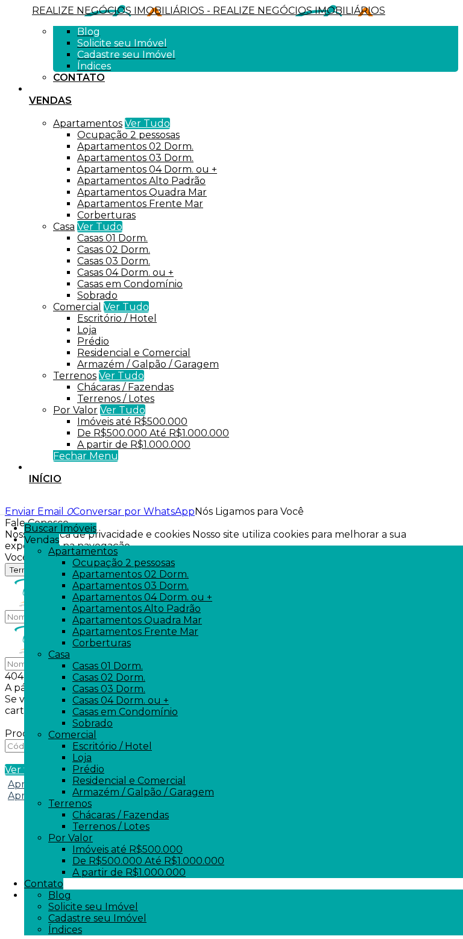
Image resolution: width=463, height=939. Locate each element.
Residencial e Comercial (134, 352)
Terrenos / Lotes (115, 398)
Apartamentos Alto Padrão (141, 180)
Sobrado (97, 295)
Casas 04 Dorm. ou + (125, 272)
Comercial (77, 307)
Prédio (93, 341)
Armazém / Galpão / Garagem (148, 364)
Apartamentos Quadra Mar (142, 192)
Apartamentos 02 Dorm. (135, 146)
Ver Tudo (147, 123)
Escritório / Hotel (117, 318)
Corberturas (106, 215)
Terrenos (74, 375)
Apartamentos (87, 123)
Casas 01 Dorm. (112, 238)
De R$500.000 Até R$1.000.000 (153, 433)
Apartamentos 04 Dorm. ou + (147, 169)
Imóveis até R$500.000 (132, 421)
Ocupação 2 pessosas (128, 135)
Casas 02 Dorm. (113, 249)
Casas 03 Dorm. (113, 261)
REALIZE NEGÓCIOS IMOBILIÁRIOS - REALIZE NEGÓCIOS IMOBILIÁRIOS (208, 10)
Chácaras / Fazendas (125, 387)
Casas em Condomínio (130, 284)
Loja (86, 330)
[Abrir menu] (3, 511)
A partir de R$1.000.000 (134, 444)
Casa (64, 226)
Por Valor (75, 410)
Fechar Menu (85, 456)
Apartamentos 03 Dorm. (135, 158)
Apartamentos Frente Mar (140, 203)
